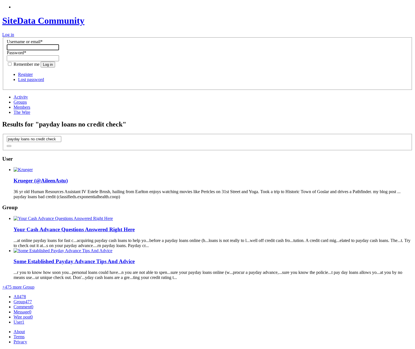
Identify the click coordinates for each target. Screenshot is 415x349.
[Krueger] (23, 169)
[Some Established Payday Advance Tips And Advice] (63, 250)
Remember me (26, 64)
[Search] (9, 146)
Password (16, 52)
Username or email (25, 41)
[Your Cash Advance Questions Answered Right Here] (63, 218)
